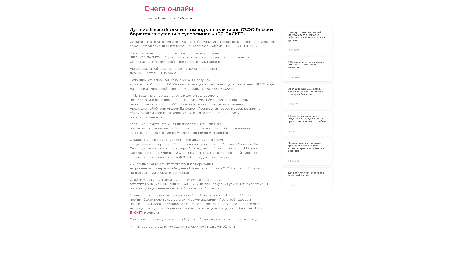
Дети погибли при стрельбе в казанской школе (306, 174)
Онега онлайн (168, 8)
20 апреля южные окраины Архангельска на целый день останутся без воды (305, 92)
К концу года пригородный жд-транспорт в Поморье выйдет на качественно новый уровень (306, 36)
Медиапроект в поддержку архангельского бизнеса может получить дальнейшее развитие (306, 147)
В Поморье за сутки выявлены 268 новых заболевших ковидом (306, 65)
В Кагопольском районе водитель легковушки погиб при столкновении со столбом (307, 119)
